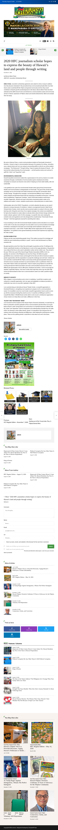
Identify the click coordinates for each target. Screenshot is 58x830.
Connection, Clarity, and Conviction (22, 611)
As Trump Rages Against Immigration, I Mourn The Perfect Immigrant (32, 585)
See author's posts (24, 329)
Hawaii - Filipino (16, 744)
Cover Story (6, 744)
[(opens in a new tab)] (7, 578)
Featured (11, 744)
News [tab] (6, 643)
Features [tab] (12, 643)
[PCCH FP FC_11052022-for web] (19, 343)
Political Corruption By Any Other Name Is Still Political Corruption (42, 451)
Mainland (16, 813)
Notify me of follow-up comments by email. (18, 546)
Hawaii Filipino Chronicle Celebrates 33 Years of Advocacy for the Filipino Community (41, 783)
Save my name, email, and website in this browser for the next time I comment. (27, 542)
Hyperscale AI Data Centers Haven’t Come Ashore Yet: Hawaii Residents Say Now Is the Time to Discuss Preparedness (15, 452)
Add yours (6, 502)
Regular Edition (37, 744)
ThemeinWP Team (32, 827)
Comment (6, 507)
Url (4, 534)
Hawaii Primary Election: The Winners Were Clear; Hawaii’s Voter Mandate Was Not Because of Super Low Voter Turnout (30, 699)
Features (36, 812)
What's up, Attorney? (21, 813)
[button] (3, 50)
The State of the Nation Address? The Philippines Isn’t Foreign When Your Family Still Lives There (45, 51)
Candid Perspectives (8, 778)
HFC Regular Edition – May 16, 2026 (22, 577)
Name (5, 520)
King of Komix (18, 49)
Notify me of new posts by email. (15, 549)
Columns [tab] (18, 643)
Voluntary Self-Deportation (19, 602)
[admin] (11, 435)
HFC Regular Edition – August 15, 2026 (15, 474)
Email (5, 527)
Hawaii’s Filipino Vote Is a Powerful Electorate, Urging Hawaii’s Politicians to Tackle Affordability (30, 569)
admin (19, 325)
